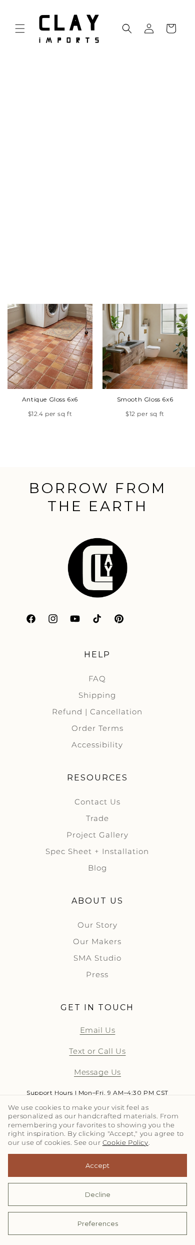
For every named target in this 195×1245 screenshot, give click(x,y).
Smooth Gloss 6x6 (145, 399)
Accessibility (97, 744)
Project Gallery (97, 835)
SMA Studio (98, 958)
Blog (97, 868)
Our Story (98, 925)
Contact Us (97, 801)
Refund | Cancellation (97, 711)
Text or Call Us (97, 1051)
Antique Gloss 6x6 (50, 399)
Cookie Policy (125, 1142)
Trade (97, 818)
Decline (97, 1194)
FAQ (97, 678)
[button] (20, 29)
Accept (98, 1165)
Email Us (98, 1030)
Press (97, 974)
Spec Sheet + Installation (97, 851)
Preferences (98, 1223)
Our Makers (97, 941)
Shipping (97, 695)
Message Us (97, 1072)
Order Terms (98, 728)
